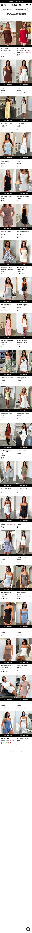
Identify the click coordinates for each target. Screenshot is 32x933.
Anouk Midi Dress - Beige (22, 124)
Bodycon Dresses (20, 9)
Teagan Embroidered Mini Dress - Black (22, 305)
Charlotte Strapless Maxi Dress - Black (23, 232)
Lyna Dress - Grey (5, 557)
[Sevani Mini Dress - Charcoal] (24, 576)
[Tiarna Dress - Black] (8, 180)
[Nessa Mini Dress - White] (8, 686)
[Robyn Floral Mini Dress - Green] (8, 361)
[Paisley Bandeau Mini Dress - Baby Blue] (8, 144)
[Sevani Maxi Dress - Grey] (8, 472)
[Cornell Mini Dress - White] (24, 71)
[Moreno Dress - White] (8, 507)
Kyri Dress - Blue (5, 738)
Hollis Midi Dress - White (22, 450)
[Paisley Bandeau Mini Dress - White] (24, 361)
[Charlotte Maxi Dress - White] (24, 144)
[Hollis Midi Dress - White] (24, 434)
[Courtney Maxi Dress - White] (24, 722)
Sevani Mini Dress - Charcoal (22, 593)
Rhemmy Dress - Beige (23, 196)
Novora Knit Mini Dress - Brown (7, 87)
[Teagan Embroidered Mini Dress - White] (24, 324)
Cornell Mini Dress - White (22, 87)
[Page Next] (21, 751)
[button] (28, 929)
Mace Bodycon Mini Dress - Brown (6, 666)
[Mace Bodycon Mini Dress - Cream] (24, 251)
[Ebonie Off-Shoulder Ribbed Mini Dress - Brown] (8, 33)
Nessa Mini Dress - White (6, 702)
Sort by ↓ (27, 19)
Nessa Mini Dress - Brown (22, 702)
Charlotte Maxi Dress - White (23, 160)
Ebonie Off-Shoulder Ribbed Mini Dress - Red (23, 49)
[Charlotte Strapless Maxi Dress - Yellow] (8, 107)
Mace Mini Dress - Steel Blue (23, 629)
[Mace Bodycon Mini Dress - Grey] (8, 288)
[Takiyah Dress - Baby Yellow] (8, 397)
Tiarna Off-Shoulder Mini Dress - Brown (7, 232)
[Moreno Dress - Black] (24, 507)
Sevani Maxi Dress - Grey (7, 488)
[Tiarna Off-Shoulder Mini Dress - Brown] (8, 215)
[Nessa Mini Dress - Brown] (24, 686)
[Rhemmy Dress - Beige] (24, 180)
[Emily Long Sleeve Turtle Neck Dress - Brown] (8, 434)
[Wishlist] (27, 5)
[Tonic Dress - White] (24, 649)
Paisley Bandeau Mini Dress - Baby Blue (7, 160)
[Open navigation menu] (2, 5)
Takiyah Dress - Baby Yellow (6, 414)
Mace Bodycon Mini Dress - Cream (22, 268)
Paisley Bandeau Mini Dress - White (23, 377)
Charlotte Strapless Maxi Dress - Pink (7, 341)
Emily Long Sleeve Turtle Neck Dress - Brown (6, 451)
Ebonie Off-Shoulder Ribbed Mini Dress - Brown (6, 50)
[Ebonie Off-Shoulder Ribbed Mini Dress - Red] (24, 33)
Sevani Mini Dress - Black (6, 629)
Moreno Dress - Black (22, 523)
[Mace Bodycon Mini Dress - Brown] (8, 649)
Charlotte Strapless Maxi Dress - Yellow (7, 124)
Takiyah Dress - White (23, 413)
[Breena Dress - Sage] (24, 472)
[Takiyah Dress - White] (24, 397)
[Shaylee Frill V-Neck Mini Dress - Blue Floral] (8, 251)
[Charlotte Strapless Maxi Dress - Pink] (8, 324)
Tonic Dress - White (22, 665)
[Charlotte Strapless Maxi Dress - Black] (24, 215)
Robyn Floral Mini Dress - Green (7, 377)
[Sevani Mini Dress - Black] (8, 613)
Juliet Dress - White (22, 557)
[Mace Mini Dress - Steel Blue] (24, 613)
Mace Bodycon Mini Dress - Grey (6, 305)
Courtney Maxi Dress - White (23, 739)
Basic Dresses (7, 9)
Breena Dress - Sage (22, 488)
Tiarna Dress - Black (6, 196)
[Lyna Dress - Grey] (8, 542)
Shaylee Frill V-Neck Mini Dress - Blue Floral (7, 268)
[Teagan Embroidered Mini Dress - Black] (24, 288)
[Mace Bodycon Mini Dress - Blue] (8, 576)
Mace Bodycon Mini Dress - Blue (6, 593)
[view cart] (30, 5)
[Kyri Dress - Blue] (8, 722)
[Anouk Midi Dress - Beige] (24, 107)
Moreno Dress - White (7, 523)
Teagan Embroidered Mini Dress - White (22, 341)
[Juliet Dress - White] (24, 542)
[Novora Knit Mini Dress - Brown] (8, 71)
